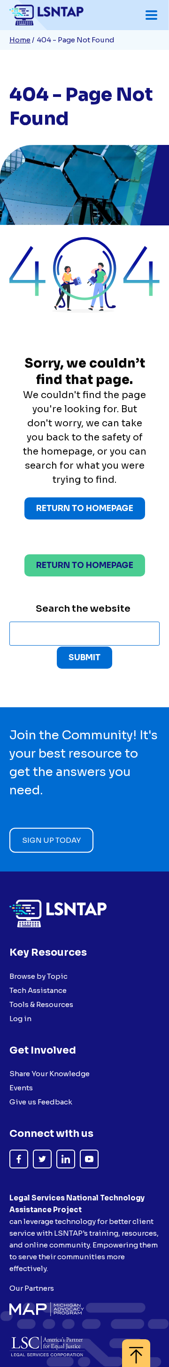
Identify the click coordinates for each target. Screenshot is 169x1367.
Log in (20, 1018)
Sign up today (51, 840)
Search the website (83, 609)
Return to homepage (84, 565)
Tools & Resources (41, 1004)
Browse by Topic (38, 976)
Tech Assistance (38, 990)
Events (21, 1087)
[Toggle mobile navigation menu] (151, 15)
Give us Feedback (40, 1101)
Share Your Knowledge (49, 1073)
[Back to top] (136, 1348)
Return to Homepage (84, 508)
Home (20, 39)
